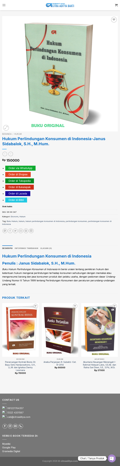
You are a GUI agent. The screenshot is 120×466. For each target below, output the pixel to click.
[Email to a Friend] (20, 230)
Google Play (9, 447)
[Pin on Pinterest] (26, 230)
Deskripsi (7, 248)
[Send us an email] (15, 426)
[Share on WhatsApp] (4, 230)
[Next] (117, 348)
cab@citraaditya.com (18, 416)
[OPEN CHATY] (112, 458)
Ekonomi (14, 216)
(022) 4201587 (15, 412)
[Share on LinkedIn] (31, 230)
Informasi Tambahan (26, 248)
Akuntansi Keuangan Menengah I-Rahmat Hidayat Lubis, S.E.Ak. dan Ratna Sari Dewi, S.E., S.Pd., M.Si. (99, 365)
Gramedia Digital (11, 451)
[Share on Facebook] (10, 230)
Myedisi (6, 443)
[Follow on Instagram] (10, 426)
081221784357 (15, 408)
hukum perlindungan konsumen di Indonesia (45, 221)
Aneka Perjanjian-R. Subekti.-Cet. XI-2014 (60, 363)
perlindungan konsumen (76, 221)
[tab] (7, 248)
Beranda (7, 134)
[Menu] (4, 5)
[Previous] (2, 348)
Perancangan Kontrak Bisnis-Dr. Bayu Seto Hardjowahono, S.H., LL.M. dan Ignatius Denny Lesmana (20, 366)
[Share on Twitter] (15, 230)
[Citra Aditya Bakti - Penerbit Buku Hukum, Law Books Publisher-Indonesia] (60, 5)
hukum (21, 221)
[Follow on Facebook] (4, 426)
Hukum (18, 134)
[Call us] (20, 426)
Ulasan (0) (46, 248)
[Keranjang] (116, 5)
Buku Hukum (12, 221)
